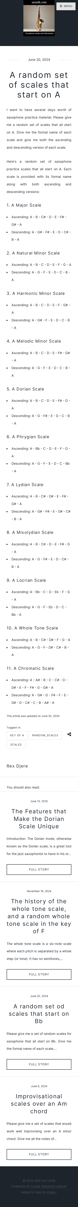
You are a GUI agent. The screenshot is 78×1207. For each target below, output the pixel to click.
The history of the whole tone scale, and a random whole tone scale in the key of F (39, 916)
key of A (17, 735)
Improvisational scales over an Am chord (39, 1104)
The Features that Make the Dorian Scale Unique (38, 819)
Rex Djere (17, 766)
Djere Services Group (49, 1186)
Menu (68, 6)
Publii (52, 1192)
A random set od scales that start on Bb (39, 1014)
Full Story (39, 869)
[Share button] (69, 734)
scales (16, 744)
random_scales (45, 735)
